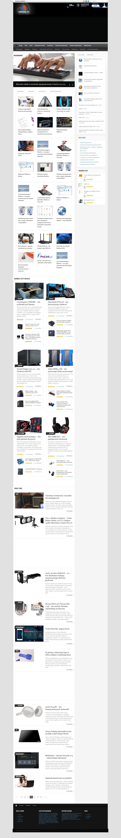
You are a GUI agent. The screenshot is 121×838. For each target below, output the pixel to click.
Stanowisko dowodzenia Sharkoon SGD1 (63, 247)
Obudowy (27, 49)
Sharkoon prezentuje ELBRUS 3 (62, 131)
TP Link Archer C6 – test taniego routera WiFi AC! (43, 247)
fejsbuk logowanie (54, 821)
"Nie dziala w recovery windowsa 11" (90, 105)
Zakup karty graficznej (85, 142)
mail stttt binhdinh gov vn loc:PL (69, 813)
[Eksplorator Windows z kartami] (26, 166)
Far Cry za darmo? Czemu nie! (92, 93)
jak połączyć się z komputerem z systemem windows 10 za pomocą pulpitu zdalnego (48, 814)
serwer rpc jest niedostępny (50, 815)
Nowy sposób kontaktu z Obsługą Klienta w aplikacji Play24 (25, 132)
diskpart (41, 819)
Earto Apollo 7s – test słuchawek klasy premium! (64, 461)
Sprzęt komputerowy (61, 45)
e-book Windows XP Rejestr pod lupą (92, 176)
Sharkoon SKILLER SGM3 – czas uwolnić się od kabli (64, 110)
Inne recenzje (65, 49)
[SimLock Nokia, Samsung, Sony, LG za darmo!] (80, 60)
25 (28, 797)
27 (34, 797)
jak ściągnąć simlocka (48, 816)
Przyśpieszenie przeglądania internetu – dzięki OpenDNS (64, 219)
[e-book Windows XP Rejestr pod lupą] (80, 176)
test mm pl (55, 818)
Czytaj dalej (38, 319)
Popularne (81, 54)
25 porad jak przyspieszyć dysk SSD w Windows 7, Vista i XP (63, 155)
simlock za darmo (54, 822)
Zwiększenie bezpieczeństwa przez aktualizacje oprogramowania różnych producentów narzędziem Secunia (45, 222)
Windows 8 (20, 91)
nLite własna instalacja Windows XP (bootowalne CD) (93, 99)
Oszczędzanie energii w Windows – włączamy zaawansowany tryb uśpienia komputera (44, 153)
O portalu (21, 805)
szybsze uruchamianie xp (69, 818)
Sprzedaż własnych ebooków (87, 164)
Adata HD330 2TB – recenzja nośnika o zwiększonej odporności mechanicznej (64, 404)
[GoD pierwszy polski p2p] (80, 67)
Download (82, 49)
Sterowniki (20, 821)
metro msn (50, 818)
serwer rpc (47, 822)
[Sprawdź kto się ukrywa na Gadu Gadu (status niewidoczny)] (80, 87)
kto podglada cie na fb (70, 815)
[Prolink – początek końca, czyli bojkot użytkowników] (45, 255)
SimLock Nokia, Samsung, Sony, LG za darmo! (93, 59)
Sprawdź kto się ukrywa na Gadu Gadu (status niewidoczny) (92, 87)
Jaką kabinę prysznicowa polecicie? (89, 162)
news (31, 45)
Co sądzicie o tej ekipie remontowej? (89, 157)
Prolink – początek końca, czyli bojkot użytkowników (44, 261)
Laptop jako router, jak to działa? (24, 154)
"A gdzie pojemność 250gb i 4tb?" (89, 126)
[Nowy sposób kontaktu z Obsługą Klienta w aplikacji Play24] (26, 122)
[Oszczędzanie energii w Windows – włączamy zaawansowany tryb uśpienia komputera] (45, 144)
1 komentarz (38, 328)
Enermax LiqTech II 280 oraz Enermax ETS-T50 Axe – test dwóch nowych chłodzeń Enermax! (32, 336)
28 (37, 797)
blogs (20, 45)
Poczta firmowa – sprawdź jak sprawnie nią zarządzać (25, 247)
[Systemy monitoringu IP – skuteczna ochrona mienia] (26, 101)
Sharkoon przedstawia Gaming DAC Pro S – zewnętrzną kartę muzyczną (44, 132)
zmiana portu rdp (77, 815)
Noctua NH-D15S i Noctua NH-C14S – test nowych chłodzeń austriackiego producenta (57, 606)
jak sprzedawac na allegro (48, 821)
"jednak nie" (84, 117)
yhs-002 (53, 820)
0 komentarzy (30, 319)
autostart (45, 818)
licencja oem (48, 820)
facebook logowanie (47, 819)
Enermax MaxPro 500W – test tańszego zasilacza (64, 321)
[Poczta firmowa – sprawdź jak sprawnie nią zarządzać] (26, 238)
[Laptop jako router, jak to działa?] (26, 146)
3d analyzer (41, 822)
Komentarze (90, 54)
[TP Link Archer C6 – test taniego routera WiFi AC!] (45, 238)
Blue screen (83, 150)
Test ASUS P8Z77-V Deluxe (33, 469)
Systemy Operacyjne (76, 45)
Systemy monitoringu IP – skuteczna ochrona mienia (25, 110)
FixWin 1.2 (86, 184)
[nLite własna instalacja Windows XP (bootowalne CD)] (80, 100)
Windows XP (42, 91)
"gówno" (82, 108)
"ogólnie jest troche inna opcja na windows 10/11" (91, 122)
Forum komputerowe (93, 49)
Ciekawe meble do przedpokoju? (88, 155)
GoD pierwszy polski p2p (90, 65)
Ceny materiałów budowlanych (88, 153)
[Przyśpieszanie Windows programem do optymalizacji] (80, 80)
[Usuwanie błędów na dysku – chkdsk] (80, 74)
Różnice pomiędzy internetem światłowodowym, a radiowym (23, 268)
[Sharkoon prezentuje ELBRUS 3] (64, 122)
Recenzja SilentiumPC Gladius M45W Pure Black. (33, 401)
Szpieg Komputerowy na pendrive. (58, 778)
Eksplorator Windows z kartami (24, 175)
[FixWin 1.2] (80, 185)
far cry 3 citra (42, 823)
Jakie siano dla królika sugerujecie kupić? (91, 145)
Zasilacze (34, 49)
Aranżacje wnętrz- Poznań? (87, 160)
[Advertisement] (60, 29)
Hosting (19, 818)
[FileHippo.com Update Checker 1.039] (80, 192)
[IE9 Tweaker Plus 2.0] (80, 201)
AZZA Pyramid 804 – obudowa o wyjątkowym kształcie (43, 111)
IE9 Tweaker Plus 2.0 (89, 200)
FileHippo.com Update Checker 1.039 (92, 192)
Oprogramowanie (40, 45)
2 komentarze (70, 336)
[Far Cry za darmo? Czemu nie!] (80, 93)
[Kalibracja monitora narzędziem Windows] (45, 166)
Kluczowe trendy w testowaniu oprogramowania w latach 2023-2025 (41, 84)
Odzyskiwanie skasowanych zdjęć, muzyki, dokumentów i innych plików (64, 176)
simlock (40, 816)
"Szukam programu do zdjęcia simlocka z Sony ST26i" (91, 131)
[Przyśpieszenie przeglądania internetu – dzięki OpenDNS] (64, 211)
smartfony (50, 45)
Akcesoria (57, 49)
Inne (26, 45)
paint (72, 815)
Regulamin (28, 805)
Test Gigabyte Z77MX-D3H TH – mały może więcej (33, 459)
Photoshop (20, 819)
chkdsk (40, 813)
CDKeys (20, 814)
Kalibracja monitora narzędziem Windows (43, 175)
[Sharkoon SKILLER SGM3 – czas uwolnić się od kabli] (64, 101)
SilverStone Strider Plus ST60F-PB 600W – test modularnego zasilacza (64, 332)
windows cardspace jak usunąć (70, 817)
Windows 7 (31, 91)
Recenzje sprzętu (19, 1)
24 (24, 797)
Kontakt (34, 805)
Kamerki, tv (74, 49)
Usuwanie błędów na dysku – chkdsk (93, 72)
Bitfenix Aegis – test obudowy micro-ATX (31, 391)
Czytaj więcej (69, 511)
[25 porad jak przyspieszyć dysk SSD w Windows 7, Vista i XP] (64, 146)
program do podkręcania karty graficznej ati (72, 814)
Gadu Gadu (20, 816)
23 (21, 797)
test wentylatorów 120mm (67, 816)
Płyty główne (19, 49)
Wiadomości (87, 45)
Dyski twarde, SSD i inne (46, 49)
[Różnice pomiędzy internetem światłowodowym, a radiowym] (26, 257)
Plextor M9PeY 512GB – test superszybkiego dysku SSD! (64, 392)
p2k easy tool (73, 819)
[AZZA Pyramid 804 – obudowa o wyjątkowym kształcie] (45, 101)
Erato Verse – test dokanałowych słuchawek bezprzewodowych (64, 472)
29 (40, 797)
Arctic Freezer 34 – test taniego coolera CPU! (32, 324)
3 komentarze (70, 324)
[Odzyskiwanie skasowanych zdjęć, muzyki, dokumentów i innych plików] (64, 166)
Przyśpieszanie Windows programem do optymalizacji (93, 80)
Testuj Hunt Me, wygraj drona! (57, 629)
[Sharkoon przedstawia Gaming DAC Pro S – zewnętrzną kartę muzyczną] (45, 122)
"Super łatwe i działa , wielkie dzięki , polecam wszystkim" (90, 113)
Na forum (82, 138)
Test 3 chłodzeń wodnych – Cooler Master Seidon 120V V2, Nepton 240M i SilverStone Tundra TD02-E (58, 520)
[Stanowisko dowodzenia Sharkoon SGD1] (64, 238)
